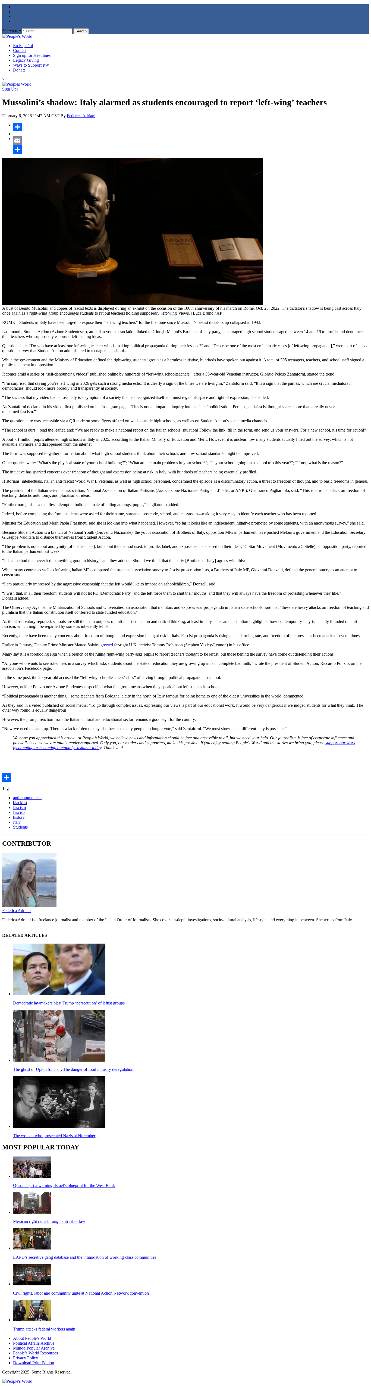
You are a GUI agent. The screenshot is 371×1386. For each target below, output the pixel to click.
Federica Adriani (81, 115)
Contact (19, 50)
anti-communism (27, 797)
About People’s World (32, 1338)
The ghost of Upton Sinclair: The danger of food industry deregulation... (75, 1069)
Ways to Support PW (31, 65)
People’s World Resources (35, 1353)
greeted (106, 645)
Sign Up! (10, 89)
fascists (19, 812)
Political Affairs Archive (33, 1343)
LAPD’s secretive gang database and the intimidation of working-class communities (84, 1257)
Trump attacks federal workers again (44, 1329)
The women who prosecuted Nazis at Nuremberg (55, 1135)
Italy (17, 822)
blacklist (20, 802)
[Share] (191, 127)
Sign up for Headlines (32, 55)
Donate (19, 70)
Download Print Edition (33, 1362)
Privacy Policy (25, 1358)
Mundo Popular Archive (34, 1348)
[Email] (191, 140)
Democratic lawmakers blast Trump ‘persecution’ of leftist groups (69, 1003)
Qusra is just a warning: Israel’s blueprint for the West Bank (64, 1185)
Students (20, 827)
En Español (23, 45)
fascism (19, 807)
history (19, 817)
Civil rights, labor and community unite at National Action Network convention (81, 1293)
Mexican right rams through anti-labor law (49, 1221)
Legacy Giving (26, 60)
